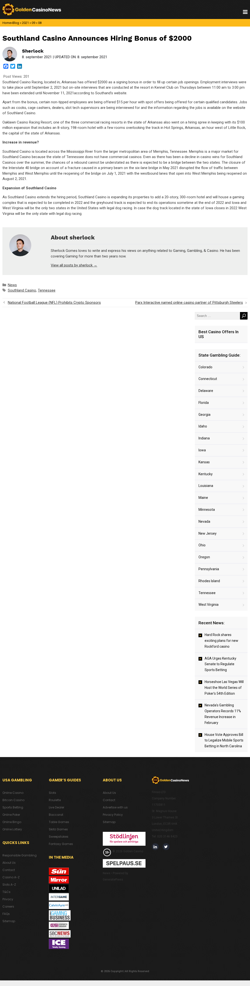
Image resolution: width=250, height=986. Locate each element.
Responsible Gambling (19, 855)
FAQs (6, 914)
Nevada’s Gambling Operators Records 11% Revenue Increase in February (223, 713)
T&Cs (6, 892)
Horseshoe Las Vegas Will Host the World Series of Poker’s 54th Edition (224, 687)
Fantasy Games (61, 844)
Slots (52, 793)
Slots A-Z (9, 884)
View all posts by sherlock (74, 265)
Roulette (55, 800)
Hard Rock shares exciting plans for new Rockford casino (221, 640)
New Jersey (207, 533)
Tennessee (46, 290)
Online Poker (11, 815)
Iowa (202, 450)
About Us (9, 863)
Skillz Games (58, 829)
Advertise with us (115, 807)
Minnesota (206, 510)
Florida (203, 403)
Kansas (204, 462)
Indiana (204, 438)
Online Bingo (11, 822)
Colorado (205, 367)
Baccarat (56, 815)
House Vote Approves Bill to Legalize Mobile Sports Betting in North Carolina (224, 740)
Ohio (202, 545)
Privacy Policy (113, 815)
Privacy (7, 899)
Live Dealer (56, 807)
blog (15, 23)
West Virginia (208, 605)
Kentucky (205, 474)
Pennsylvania (208, 569)
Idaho (202, 426)
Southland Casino (22, 290)
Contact (8, 870)
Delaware (205, 391)
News (12, 285)
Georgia (204, 415)
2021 (25, 23)
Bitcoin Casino (13, 800)
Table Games (59, 822)
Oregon (204, 557)
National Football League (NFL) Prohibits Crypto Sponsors (54, 302)
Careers (8, 906)
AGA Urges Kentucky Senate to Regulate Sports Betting (220, 664)
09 (33, 23)
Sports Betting (12, 807)
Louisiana (205, 486)
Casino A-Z (11, 877)
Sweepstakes (58, 836)
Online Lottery (12, 829)
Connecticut (207, 379)
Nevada (204, 521)
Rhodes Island (209, 581)
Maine (203, 498)
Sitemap (8, 921)
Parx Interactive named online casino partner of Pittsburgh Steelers (189, 302)
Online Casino (12, 793)
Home (6, 23)
